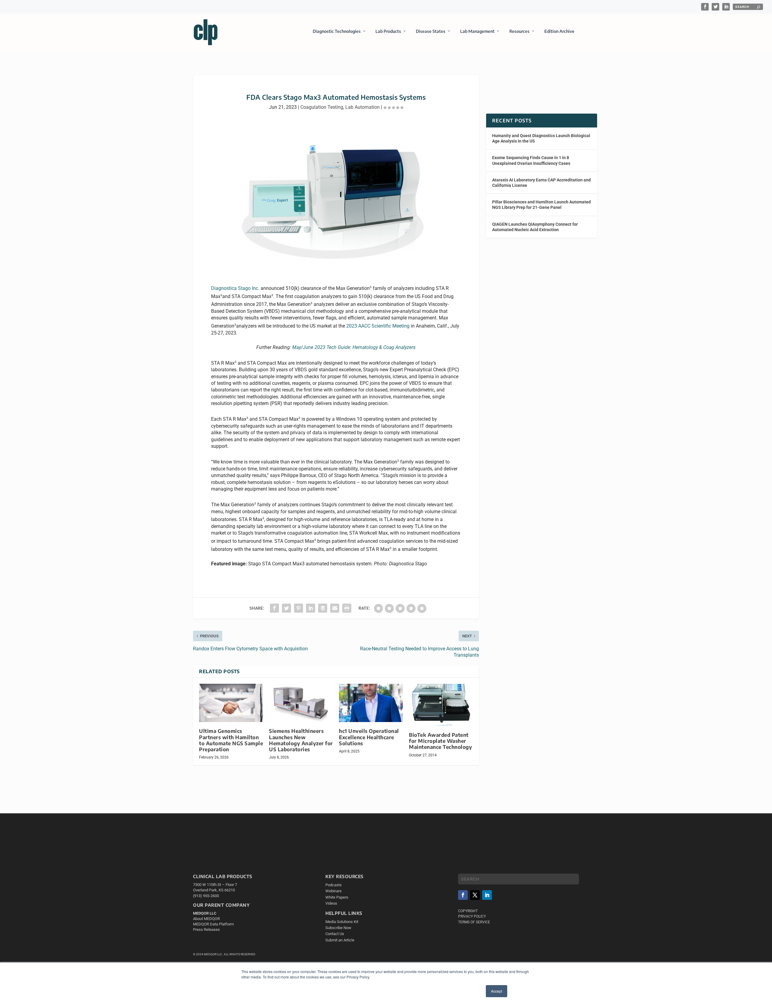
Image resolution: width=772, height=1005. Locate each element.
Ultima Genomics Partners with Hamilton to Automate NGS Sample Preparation (231, 740)
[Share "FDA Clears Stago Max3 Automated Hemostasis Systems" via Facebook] (274, 608)
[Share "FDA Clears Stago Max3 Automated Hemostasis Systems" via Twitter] (286, 608)
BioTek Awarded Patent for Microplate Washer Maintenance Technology (440, 741)
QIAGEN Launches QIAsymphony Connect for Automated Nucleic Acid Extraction (535, 227)
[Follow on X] (475, 895)
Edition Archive (559, 31)
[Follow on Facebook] (463, 895)
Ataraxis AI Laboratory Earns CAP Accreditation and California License (541, 182)
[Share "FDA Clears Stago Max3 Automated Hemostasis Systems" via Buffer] (323, 608)
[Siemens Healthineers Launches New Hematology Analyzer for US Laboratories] (301, 703)
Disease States (430, 31)
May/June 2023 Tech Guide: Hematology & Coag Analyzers (354, 347)
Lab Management (477, 31)
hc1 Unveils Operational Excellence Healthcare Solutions (369, 737)
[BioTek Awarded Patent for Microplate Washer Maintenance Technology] (441, 705)
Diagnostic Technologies (337, 31)
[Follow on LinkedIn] (487, 895)
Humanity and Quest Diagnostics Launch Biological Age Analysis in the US (541, 138)
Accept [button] (496, 991)
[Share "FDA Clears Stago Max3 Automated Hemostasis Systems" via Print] (347, 608)
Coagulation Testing (321, 107)
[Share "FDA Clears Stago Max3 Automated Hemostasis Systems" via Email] (335, 608)
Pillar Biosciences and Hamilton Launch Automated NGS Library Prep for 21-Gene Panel (541, 204)
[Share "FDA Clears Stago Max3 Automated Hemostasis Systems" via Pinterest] (299, 608)
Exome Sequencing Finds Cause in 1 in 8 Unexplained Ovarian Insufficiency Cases (531, 160)
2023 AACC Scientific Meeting (378, 326)
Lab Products (388, 31)
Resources (519, 31)
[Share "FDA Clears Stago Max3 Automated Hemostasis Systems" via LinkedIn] (311, 608)
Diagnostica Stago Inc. (235, 288)
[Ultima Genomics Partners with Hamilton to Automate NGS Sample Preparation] (231, 703)
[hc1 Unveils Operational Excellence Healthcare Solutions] (371, 703)
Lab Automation (362, 107)
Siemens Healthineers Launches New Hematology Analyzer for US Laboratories (301, 740)
